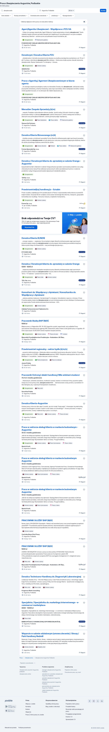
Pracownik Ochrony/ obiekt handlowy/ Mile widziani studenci (51, 375)
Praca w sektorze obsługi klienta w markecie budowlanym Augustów (49, 459)
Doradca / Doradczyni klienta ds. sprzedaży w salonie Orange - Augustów (51, 162)
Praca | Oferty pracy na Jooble (35, 715)
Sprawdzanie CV (71, 719)
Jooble (102, 728)
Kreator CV (69, 717)
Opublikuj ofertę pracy (52, 704)
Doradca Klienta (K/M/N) (33, 238)
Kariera (28, 709)
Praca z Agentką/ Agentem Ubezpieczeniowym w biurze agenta (48, 82)
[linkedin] (102, 701)
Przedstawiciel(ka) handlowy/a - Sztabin (41, 189)
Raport (83, 47)
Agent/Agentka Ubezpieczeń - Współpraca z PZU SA (46, 29)
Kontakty (28, 706)
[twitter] (97, 701)
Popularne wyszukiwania (26, 663)
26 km (70, 10)
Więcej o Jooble (30, 704)
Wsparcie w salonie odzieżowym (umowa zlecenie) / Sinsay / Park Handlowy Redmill (50, 634)
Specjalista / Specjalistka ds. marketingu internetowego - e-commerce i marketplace (50, 603)
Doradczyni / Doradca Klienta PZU (38, 55)
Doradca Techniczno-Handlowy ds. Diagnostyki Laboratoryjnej (51, 576)
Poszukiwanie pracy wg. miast (73, 672)
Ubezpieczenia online (25, 674)
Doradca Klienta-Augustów (35, 403)
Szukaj (103, 10)
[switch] (84, 22)
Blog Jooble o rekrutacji (53, 706)
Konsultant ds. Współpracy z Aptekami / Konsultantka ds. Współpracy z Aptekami (49, 293)
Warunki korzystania (10, 727)
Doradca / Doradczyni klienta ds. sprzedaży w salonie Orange (51, 264)
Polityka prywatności (24, 727)
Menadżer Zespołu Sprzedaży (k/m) (38, 109)
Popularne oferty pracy (71, 670)
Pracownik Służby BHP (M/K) (35, 321)
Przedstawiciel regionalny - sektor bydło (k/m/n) (44, 349)
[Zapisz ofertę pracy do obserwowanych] (84, 29)
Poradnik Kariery (70, 706)
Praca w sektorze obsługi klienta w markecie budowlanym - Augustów (50, 428)
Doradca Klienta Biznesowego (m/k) (39, 135)
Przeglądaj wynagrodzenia (73, 714)
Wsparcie (28, 712)
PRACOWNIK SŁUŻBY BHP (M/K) (37, 520)
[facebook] (89, 701)
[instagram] (93, 701)
